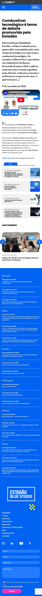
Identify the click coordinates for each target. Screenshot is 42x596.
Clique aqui (6, 158)
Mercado (6, 524)
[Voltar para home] (35, 7)
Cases (5, 515)
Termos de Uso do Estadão (12, 587)
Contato (6, 536)
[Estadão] (9, 2)
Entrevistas (7, 521)
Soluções (6, 512)
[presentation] (2, 242)
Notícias (6, 518)
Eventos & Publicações (12, 527)
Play (4, 530)
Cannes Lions (8, 533)
